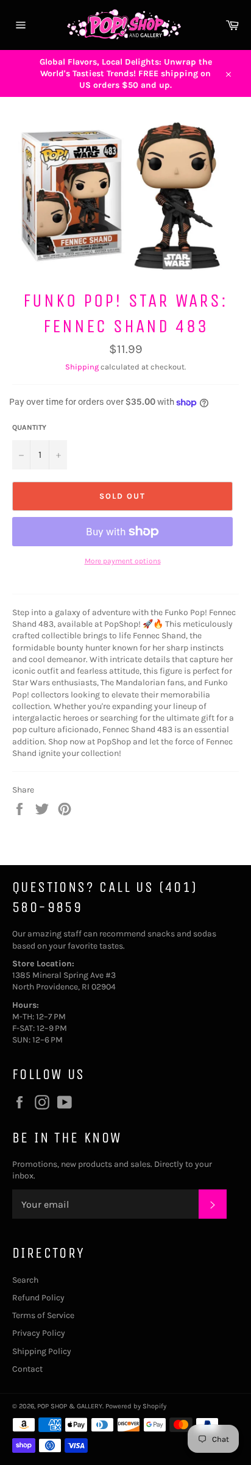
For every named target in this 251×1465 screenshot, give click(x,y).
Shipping (82, 366)
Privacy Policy (38, 1333)
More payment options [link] (123, 561)
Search (25, 1280)
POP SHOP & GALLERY (69, 1406)
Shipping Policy (41, 1351)
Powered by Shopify (135, 1406)
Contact (27, 1369)
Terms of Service (43, 1315)
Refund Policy (38, 1297)
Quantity (29, 427)
